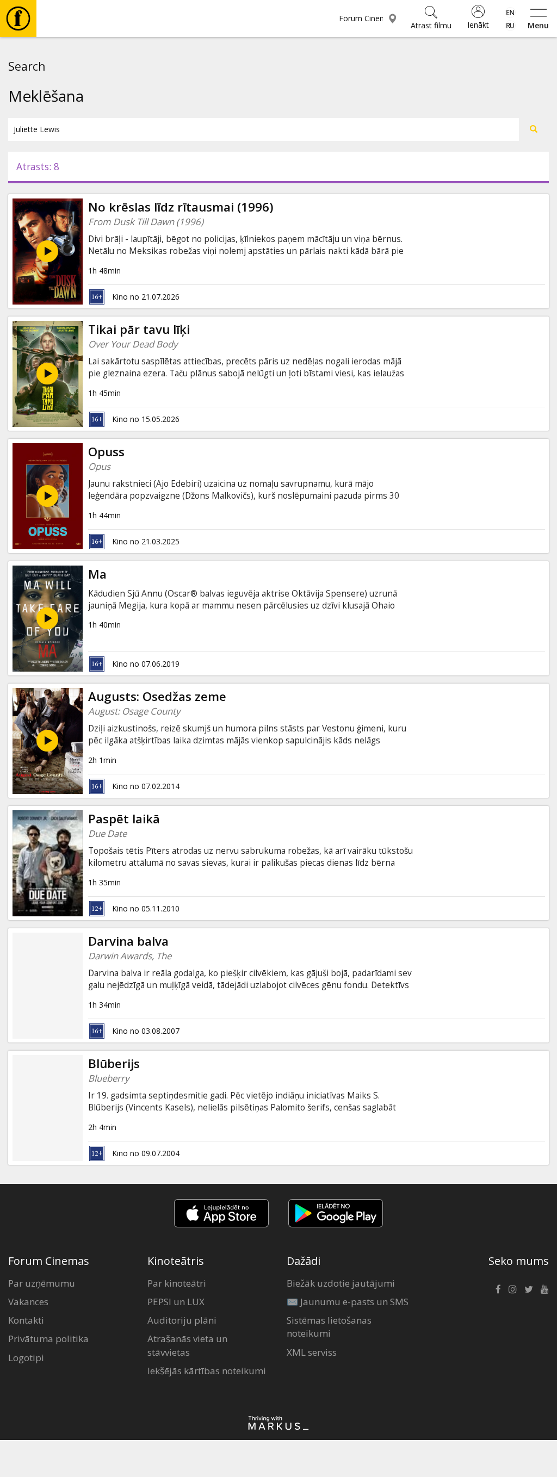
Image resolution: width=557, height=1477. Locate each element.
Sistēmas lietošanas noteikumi (329, 1326)
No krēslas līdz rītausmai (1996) (181, 206)
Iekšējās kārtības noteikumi (206, 1370)
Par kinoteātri (176, 1283)
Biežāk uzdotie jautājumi (341, 1283)
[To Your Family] (47, 251)
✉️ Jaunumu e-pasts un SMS (348, 1301)
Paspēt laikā (124, 818)
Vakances (28, 1301)
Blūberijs (114, 1063)
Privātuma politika (48, 1338)
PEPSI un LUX (176, 1301)
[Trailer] (47, 618)
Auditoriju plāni (181, 1320)
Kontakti (26, 1320)
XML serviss (312, 1352)
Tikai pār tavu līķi (139, 329)
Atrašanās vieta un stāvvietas (187, 1345)
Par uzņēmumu (41, 1283)
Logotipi (26, 1357)
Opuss (106, 451)
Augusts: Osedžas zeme (157, 696)
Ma (97, 574)
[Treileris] (47, 373)
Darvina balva (128, 941)
